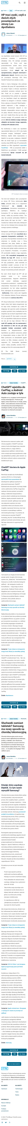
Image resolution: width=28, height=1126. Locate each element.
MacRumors (9, 695)
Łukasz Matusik (10, 33)
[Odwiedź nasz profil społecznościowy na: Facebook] (2, 1122)
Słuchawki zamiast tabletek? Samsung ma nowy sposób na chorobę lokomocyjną (13, 607)
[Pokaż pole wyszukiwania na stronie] (20, 3)
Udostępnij (13, 367)
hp (14, 359)
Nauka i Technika (14, 382)
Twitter (5, 371)
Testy (17, 1092)
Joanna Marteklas (11, 415)
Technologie (18, 1089)
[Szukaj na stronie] (25, 3)
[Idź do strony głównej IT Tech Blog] (14, 1069)
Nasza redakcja (5, 1102)
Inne (11, 10)
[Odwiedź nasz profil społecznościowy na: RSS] (9, 1122)
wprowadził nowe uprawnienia (10, 479)
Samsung (9, 1042)
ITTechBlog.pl (9, 1117)
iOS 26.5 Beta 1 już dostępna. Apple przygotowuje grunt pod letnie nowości (13, 966)
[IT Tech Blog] (4, 2)
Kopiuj (23, 371)
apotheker (9, 358)
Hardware (4, 1089)
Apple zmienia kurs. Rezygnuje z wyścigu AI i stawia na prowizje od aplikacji (13, 1010)
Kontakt (3, 1106)
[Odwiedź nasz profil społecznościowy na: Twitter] (6, 1122)
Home (5, 10)
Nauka (17, 1095)
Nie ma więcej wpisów (14, 1064)
